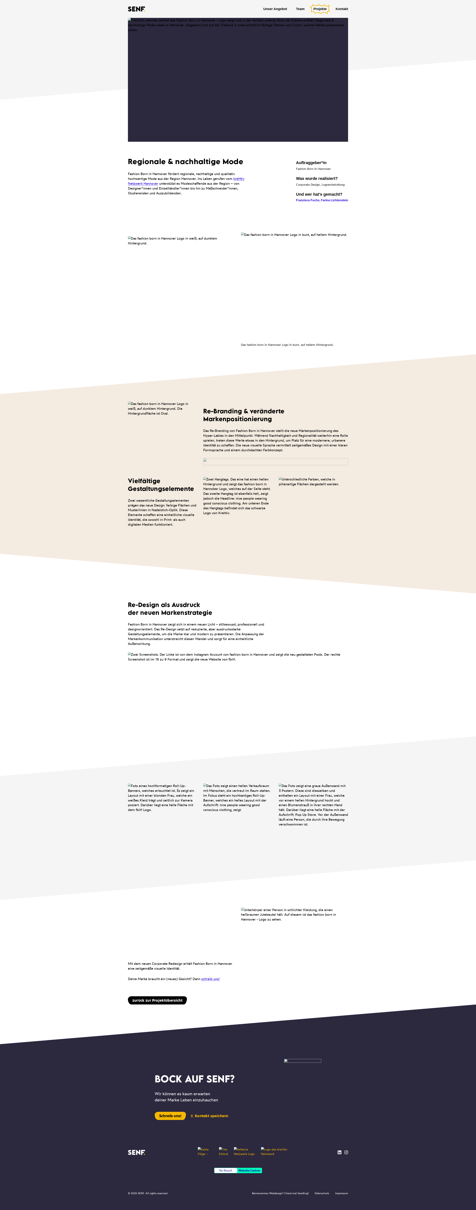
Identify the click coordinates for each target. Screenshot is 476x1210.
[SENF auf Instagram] (346, 1152)
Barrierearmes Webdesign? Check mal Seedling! (280, 1193)
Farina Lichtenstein (334, 200)
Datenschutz (322, 1193)
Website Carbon (249, 1170)
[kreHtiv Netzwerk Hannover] (274, 1152)
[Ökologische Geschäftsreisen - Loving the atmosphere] (206, 1152)
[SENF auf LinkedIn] (339, 1152)
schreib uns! (210, 979)
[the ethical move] (224, 1152)
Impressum (341, 1193)
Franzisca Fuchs (307, 200)
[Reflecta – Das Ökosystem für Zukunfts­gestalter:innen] (245, 1152)
